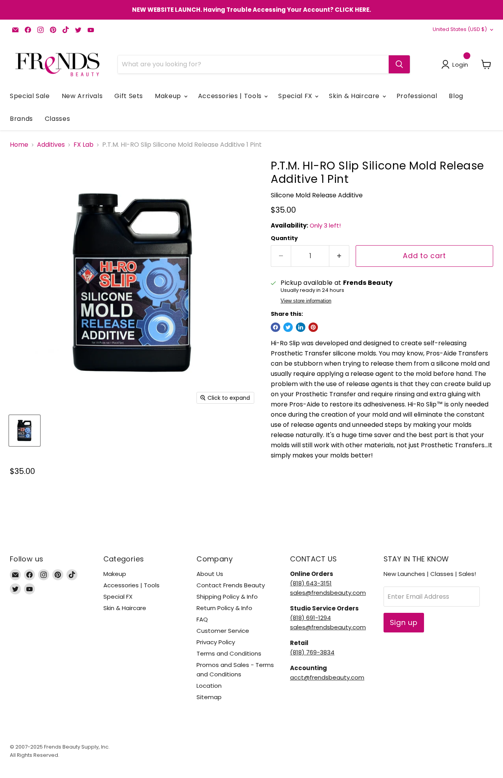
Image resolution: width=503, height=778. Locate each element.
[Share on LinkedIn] (300, 327)
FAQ (202, 619)
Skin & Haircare (355, 95)
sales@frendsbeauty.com (328, 593)
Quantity (284, 238)
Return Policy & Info (224, 608)
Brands (21, 118)
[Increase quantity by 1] (339, 256)
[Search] (399, 64)
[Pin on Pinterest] (313, 327)
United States (460, 29)
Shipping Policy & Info (227, 596)
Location (209, 685)
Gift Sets (128, 95)
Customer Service (222, 631)
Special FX (296, 95)
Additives (51, 144)
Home (19, 144)
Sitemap (209, 697)
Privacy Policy (215, 642)
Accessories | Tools (231, 95)
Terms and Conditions (228, 653)
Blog (456, 95)
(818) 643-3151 (311, 583)
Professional (417, 95)
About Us (209, 574)
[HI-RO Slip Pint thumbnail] (24, 430)
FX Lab (83, 144)
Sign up (404, 622)
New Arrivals (82, 95)
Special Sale (30, 95)
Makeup (169, 95)
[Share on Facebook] (275, 327)
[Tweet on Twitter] (288, 327)
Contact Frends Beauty (230, 585)
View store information (306, 301)
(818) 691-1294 (310, 618)
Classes (57, 118)
